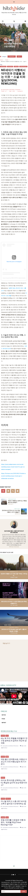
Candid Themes (20, 888)
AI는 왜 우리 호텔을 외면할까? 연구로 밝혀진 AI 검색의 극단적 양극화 (14, 740)
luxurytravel (3, 66)
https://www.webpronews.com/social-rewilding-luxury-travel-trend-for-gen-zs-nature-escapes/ (13, 467)
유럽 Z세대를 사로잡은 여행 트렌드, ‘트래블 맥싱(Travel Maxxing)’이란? (13, 822)
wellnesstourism (23, 66)
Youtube (13, 875)
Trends (11, 56)
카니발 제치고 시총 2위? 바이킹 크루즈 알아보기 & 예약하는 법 (13, 802)
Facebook (15, 875)
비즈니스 (16, 599)
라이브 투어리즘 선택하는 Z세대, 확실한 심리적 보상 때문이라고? (14, 782)
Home (1, 60)
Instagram (12, 875)
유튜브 (17, 627)
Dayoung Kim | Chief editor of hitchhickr (11, 89)
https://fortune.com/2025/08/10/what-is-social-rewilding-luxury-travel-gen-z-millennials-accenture (13, 476)
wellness (16, 66)
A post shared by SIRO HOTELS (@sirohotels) (14, 278)
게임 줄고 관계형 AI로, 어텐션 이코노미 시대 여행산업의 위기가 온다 (14, 761)
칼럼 (7, 756)
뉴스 (19, 56)
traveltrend (10, 66)
